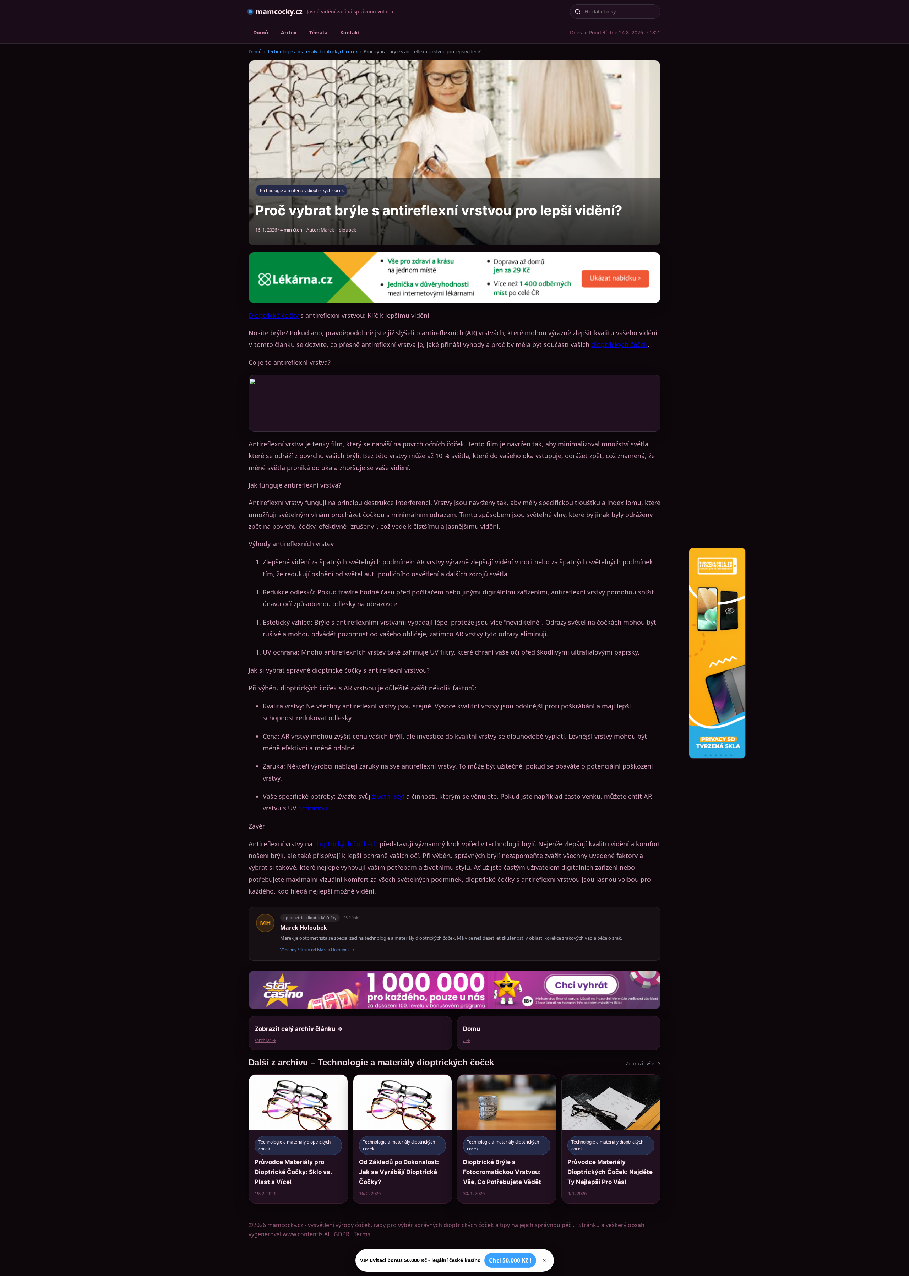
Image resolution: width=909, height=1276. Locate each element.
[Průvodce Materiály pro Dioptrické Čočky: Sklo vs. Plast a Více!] (298, 1139)
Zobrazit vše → (643, 1063)
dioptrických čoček (619, 344)
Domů (260, 32)
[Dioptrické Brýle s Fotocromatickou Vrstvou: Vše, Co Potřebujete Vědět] (506, 1139)
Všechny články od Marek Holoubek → (317, 950)
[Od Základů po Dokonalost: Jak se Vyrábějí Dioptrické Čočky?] (402, 1139)
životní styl (388, 796)
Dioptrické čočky (274, 315)
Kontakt (350, 32)
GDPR (341, 1234)
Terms (362, 1234)
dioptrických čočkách (346, 844)
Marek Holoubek (303, 928)
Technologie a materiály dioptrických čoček (312, 51)
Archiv (288, 32)
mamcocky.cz (279, 11)
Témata (318, 32)
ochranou (312, 808)
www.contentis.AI (306, 1234)
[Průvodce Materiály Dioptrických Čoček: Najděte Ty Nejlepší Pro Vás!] (611, 1139)
